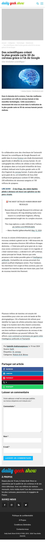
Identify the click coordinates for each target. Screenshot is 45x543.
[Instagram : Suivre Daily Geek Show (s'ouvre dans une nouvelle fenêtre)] (11, 505)
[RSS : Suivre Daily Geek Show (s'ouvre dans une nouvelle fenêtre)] (18, 505)
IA (13, 352)
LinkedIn (9, 373)
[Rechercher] (38, 4)
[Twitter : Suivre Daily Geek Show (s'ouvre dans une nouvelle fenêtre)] (26, 505)
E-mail (6, 447)
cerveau (18, 172)
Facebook (9, 369)
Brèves (25, 355)
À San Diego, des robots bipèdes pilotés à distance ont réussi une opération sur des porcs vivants (21, 192)
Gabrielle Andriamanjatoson (17, 346)
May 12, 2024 (37, 230)
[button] (41, 3)
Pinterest (9, 378)
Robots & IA (17, 355)
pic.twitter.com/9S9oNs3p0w (23, 227)
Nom (5, 436)
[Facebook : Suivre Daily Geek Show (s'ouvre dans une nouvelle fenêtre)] (4, 505)
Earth (12, 349)
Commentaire (9, 406)
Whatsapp (9, 387)
